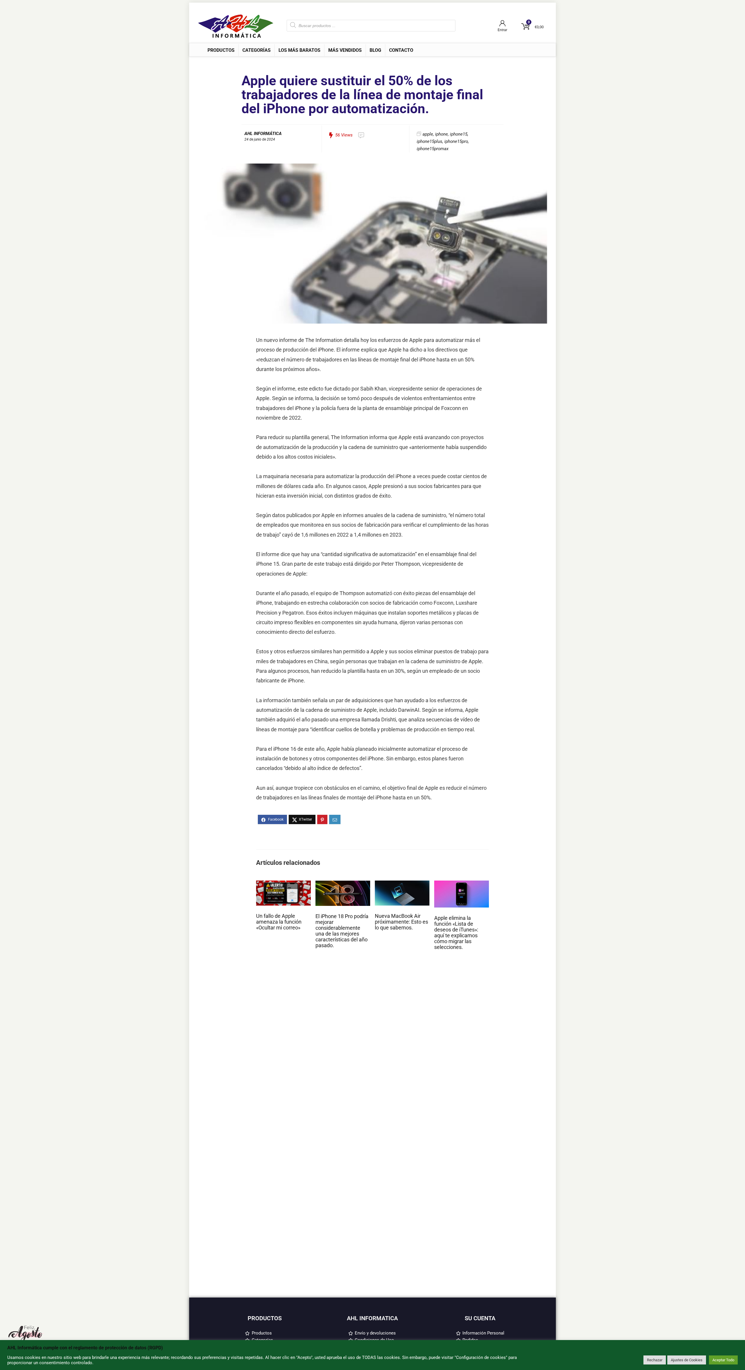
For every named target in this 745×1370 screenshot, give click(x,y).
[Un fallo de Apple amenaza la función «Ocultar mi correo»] (283, 883)
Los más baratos (299, 50)
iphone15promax (432, 148)
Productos (221, 50)
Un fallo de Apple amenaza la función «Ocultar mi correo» (278, 922)
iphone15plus (429, 141)
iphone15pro (456, 141)
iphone (441, 134)
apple (428, 134)
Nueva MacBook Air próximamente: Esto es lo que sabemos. (401, 922)
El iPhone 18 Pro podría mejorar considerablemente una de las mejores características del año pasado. (341, 930)
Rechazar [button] (654, 1360)
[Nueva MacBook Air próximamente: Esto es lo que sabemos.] (402, 883)
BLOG (375, 50)
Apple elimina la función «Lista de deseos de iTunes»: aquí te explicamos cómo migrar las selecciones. (456, 932)
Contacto (401, 50)
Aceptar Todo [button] (723, 1360)
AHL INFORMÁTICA (263, 133)
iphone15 (458, 134)
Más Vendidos (345, 50)
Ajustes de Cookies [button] (687, 1360)
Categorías (256, 50)
